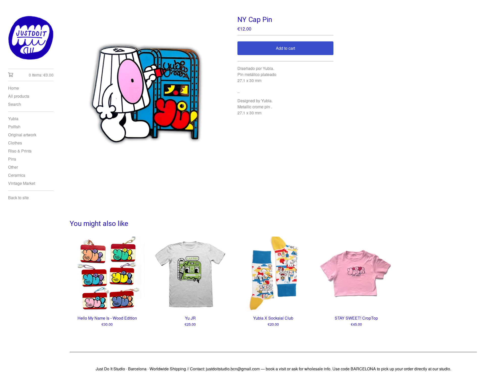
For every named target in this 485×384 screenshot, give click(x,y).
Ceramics (16, 175)
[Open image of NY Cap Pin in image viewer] (145, 91)
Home (13, 88)
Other (13, 167)
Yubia (13, 118)
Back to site (18, 197)
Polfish (14, 127)
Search (14, 104)
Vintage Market (21, 183)
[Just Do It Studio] (31, 38)
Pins (12, 159)
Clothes (15, 143)
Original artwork (22, 135)
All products (18, 96)
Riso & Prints (20, 151)
